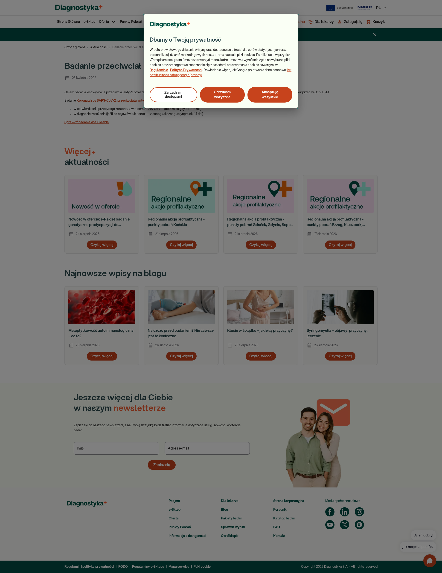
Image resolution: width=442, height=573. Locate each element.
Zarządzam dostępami (173, 94)
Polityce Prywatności (186, 70)
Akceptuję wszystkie (270, 94)
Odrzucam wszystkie (222, 94)
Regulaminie (159, 70)
